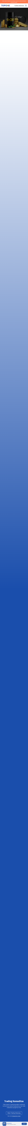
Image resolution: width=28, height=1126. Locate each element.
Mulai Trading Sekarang (14, 1113)
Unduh (24, 1123)
